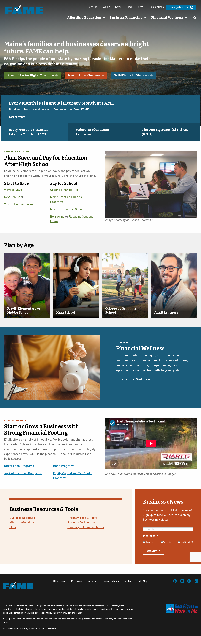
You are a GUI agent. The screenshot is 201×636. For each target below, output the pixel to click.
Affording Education (84, 18)
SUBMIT (151, 551)
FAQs (12, 527)
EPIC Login (76, 581)
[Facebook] (175, 582)
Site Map (143, 581)
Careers (91, 581)
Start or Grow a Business (84, 75)
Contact (93, 7)
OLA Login (59, 581)
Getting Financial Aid (64, 190)
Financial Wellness (167, 18)
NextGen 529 (13, 197)
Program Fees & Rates (82, 518)
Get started (17, 117)
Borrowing (57, 217)
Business (149, 542)
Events (140, 7)
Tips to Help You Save (18, 204)
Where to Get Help (21, 523)
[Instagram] (189, 582)
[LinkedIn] (196, 582)
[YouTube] (182, 582)
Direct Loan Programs (19, 466)
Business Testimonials (82, 523)
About (106, 7)
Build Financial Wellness (131, 75)
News (118, 7)
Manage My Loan (179, 7)
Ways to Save (13, 190)
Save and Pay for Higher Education (30, 75)
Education (167, 542)
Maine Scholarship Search (67, 209)
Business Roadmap (22, 518)
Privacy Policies (110, 581)
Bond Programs (63, 466)
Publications (156, 7)
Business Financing (126, 18)
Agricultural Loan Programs (23, 473)
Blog (129, 7)
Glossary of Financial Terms (85, 527)
